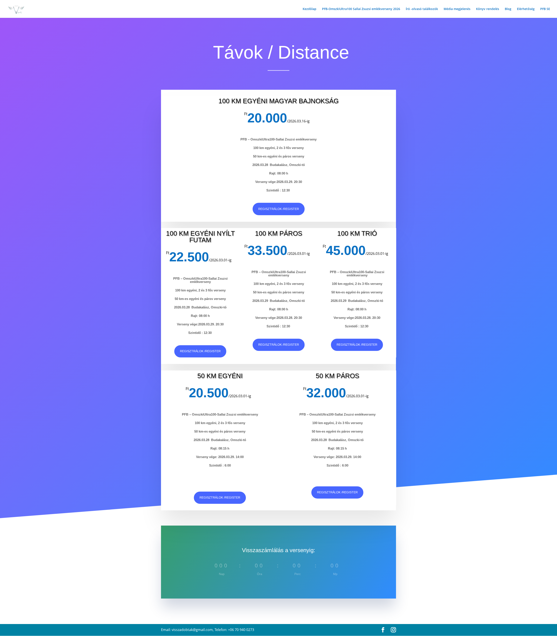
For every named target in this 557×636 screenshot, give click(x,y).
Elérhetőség (526, 9)
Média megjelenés (457, 9)
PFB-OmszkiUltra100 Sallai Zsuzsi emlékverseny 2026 (361, 9)
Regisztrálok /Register (278, 209)
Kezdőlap (309, 9)
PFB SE (545, 9)
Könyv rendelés (487, 9)
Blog (508, 9)
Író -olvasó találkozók (422, 9)
